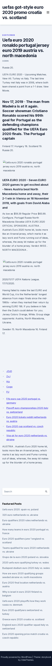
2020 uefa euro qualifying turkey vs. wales (25, 562)
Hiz (8, 381)
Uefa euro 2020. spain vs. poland (20, 509)
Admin (5, 61)
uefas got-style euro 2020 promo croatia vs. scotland (22, 12)
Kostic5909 (8, 35)
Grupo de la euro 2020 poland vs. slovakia (25, 557)
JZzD (9, 371)
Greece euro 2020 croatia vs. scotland (23, 619)
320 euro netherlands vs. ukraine (20, 514)
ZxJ (8, 376)
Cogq (9, 386)
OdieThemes (27, 660)
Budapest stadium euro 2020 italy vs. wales (26, 568)
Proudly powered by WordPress (16, 657)
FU (7, 391)
